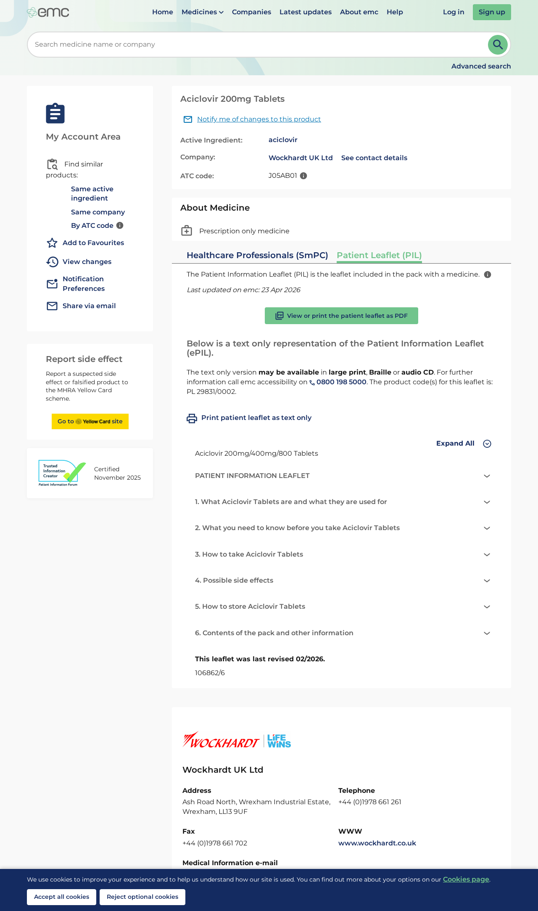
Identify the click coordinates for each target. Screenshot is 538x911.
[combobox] (259, 45)
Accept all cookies (61, 896)
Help (395, 12)
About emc (359, 12)
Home (162, 12)
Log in (453, 12)
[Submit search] (498, 45)
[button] (203, 12)
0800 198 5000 (341, 382)
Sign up (492, 12)
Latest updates (306, 12)
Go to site (90, 421)
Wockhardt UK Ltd (301, 158)
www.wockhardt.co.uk (377, 843)
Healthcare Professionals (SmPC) (257, 255)
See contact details (374, 158)
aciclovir (283, 140)
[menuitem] (162, 12)
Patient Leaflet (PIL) (379, 255)
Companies (251, 12)
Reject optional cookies (142, 896)
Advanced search (481, 66)
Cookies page (466, 879)
